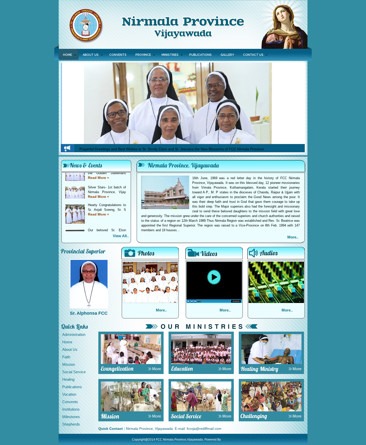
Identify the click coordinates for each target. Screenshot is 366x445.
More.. (292, 237)
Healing (68, 379)
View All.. (121, 236)
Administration (73, 334)
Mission (68, 364)
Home (67, 55)
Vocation (69, 394)
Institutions (71, 409)
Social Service (74, 372)
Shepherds (71, 424)
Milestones (71, 417)
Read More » (98, 183)
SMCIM (228, 439)
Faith (66, 357)
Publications (72, 387)
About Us (69, 349)
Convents (70, 402)
